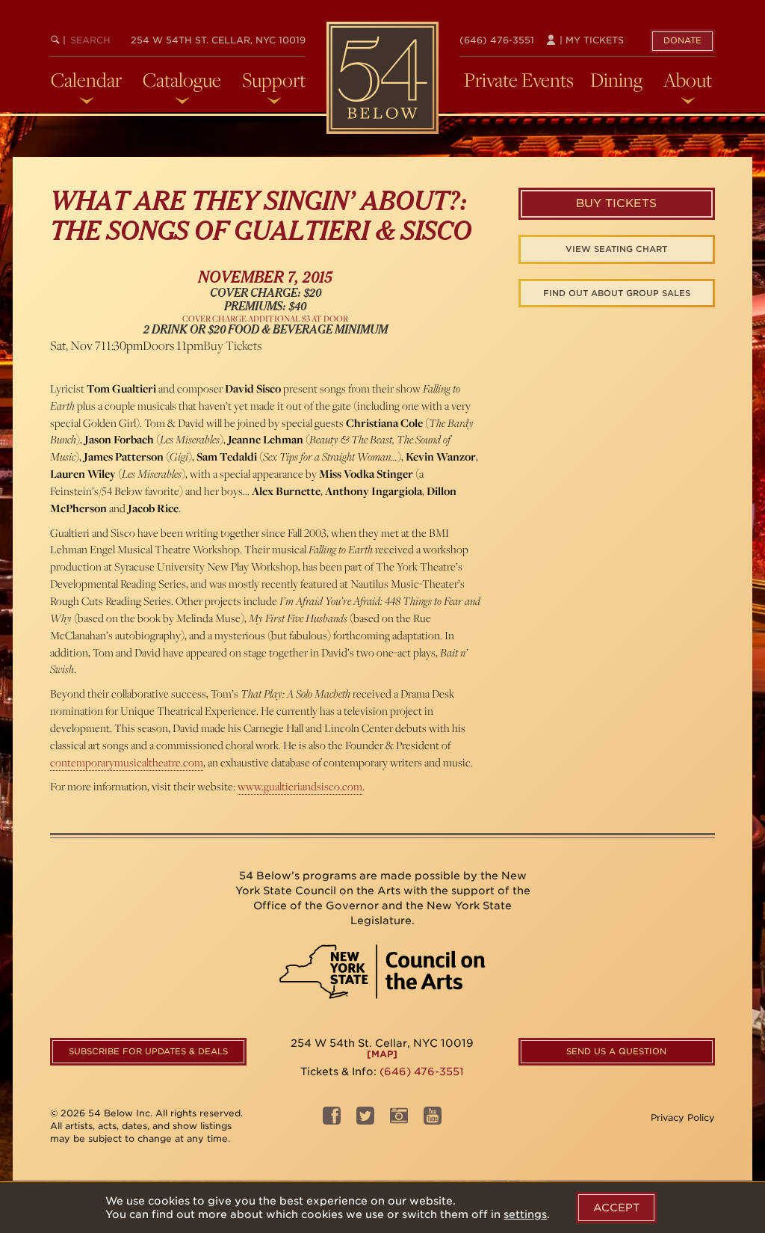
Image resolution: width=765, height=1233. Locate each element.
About (687, 80)
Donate (682, 40)
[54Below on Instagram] (399, 1120)
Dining (616, 80)
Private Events (519, 80)
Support (274, 80)
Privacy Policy (683, 1117)
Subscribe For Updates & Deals (148, 1051)
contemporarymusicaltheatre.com (126, 762)
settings (525, 1214)
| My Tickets (590, 40)
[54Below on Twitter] (365, 1120)
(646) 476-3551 (496, 40)
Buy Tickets (232, 345)
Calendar (86, 80)
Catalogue (182, 80)
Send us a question (616, 1051)
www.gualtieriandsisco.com (300, 786)
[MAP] (382, 1054)
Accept (616, 1208)
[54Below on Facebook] (332, 1120)
